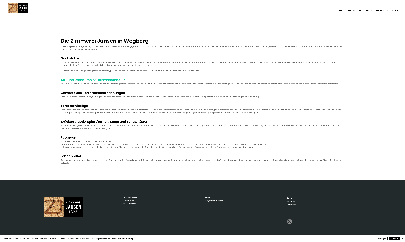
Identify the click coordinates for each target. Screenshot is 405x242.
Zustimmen (394, 239)
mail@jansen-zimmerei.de (216, 201)
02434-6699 (210, 198)
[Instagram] (289, 221)
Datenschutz (292, 205)
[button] (395, 10)
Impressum (291, 201)
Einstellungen (381, 239)
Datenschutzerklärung (125, 239)
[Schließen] (402, 238)
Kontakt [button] (290, 198)
